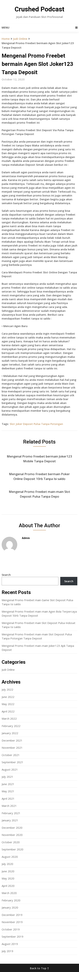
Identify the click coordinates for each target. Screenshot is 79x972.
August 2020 (10, 857)
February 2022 (11, 726)
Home (6, 38)
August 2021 (10, 769)
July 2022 (7, 689)
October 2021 (11, 755)
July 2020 (7, 864)
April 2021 (8, 798)
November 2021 (12, 747)
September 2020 (12, 849)
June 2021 (8, 784)
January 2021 (10, 820)
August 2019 (10, 944)
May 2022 (8, 704)
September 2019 (12, 936)
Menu (5, 27)
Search (6, 575)
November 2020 (12, 835)
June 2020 (8, 871)
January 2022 (10, 733)
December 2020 (12, 827)
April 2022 (8, 711)
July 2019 (7, 951)
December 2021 (12, 740)
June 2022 (8, 697)
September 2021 (12, 762)
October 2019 (11, 929)
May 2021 (8, 791)
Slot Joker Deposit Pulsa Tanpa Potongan (36, 424)
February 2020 (11, 900)
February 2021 (11, 813)
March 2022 (9, 718)
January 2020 (10, 907)
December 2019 (12, 915)
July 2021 (7, 776)
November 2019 (12, 922)
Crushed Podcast (39, 9)
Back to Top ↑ (39, 968)
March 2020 (9, 893)
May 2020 (8, 878)
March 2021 (9, 806)
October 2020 (11, 842)
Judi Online (20, 38)
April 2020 (8, 886)
